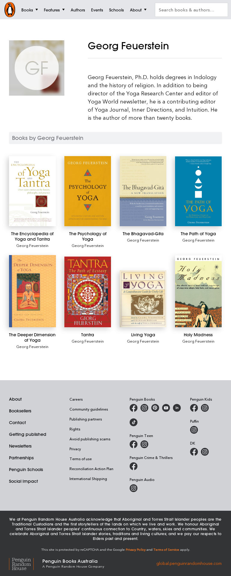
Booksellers (20, 411)
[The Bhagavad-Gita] (143, 191)
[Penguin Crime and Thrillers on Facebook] (133, 466)
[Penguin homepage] (10, 9)
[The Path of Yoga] (198, 191)
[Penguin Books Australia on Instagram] (144, 408)
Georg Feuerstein (32, 245)
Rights (74, 429)
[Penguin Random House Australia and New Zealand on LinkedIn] (177, 408)
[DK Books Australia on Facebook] (194, 452)
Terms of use (80, 458)
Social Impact (23, 481)
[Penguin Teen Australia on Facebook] (133, 444)
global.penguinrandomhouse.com (189, 563)
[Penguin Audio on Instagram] (133, 488)
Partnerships (21, 457)
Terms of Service (166, 549)
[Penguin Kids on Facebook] (194, 408)
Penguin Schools (26, 469)
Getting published (27, 434)
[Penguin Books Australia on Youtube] (166, 408)
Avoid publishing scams (89, 439)
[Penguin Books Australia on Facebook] (133, 408)
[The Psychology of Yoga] (87, 191)
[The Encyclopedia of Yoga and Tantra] (32, 191)
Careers (76, 399)
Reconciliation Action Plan (91, 468)
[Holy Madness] (198, 291)
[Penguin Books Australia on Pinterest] (155, 408)
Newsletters (20, 446)
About (15, 399)
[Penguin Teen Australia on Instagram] (144, 444)
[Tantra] (87, 292)
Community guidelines (88, 409)
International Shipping (88, 478)
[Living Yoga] (143, 298)
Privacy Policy (136, 549)
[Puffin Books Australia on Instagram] (194, 430)
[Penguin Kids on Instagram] (205, 408)
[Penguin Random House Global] (25, 562)
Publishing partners (85, 419)
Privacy (75, 448)
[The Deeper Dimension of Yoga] (32, 291)
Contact (17, 422)
